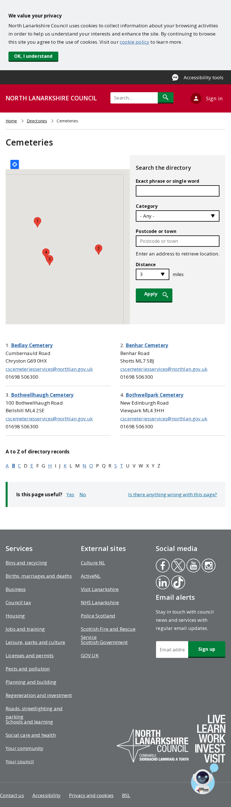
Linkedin (162, 583)
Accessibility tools (203, 77)
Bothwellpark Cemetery (155, 395)
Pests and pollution (28, 668)
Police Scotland (98, 615)
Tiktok (178, 583)
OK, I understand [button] (33, 56)
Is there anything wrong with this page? (172, 494)
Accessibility (46, 795)
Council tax (18, 602)
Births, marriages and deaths (39, 576)
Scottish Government (104, 642)
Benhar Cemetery (147, 345)
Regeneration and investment (39, 695)
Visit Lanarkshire (100, 589)
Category (146, 206)
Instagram (208, 566)
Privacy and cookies (91, 795)
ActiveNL (91, 576)
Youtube (192, 566)
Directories (37, 121)
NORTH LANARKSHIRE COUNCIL (51, 98)
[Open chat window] (204, 778)
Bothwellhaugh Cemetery (42, 395)
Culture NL (93, 562)
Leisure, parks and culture (35, 642)
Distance (146, 264)
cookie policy (134, 42)
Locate (14, 164)
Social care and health (31, 735)
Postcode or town (156, 231)
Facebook (162, 566)
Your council (20, 761)
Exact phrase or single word (167, 181)
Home (11, 121)
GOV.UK (90, 655)
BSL (126, 795)
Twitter (178, 566)
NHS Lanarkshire (100, 602)
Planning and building (31, 682)
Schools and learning (29, 721)
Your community (24, 748)
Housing (15, 615)
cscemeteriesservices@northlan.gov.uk (49, 369)
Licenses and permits (30, 655)
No (82, 494)
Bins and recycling (26, 562)
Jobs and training (25, 629)
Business (16, 589)
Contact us (12, 795)
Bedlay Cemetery (32, 345)
